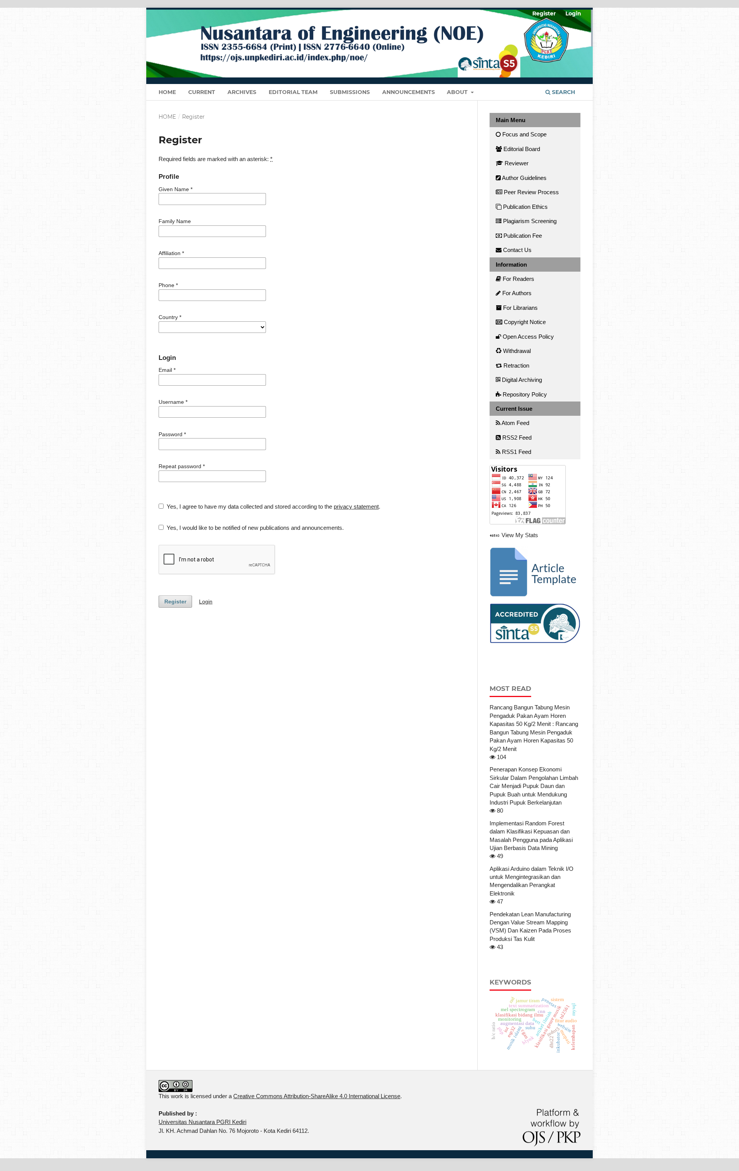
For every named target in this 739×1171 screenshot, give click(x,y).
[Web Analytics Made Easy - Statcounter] (495, 535)
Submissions (350, 92)
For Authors (516, 293)
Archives (241, 92)
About (458, 92)
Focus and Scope (524, 134)
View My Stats (520, 535)
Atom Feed (514, 423)
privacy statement (356, 506)
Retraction (515, 365)
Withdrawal (516, 351)
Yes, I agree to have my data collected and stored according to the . (272, 506)
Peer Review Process (530, 192)
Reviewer (515, 163)
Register (544, 13)
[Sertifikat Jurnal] (535, 623)
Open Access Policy (527, 336)
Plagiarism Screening (529, 221)
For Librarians (520, 307)
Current (201, 92)
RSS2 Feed (516, 437)
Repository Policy (524, 394)
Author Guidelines (524, 178)
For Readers (517, 279)
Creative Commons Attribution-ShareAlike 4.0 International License (316, 1096)
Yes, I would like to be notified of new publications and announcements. (254, 527)
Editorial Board (521, 149)
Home (167, 92)
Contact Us (517, 250)
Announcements (408, 92)
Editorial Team (293, 92)
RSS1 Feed (515, 452)
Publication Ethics (525, 206)
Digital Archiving (521, 379)
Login (573, 13)
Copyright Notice (524, 322)
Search (562, 92)
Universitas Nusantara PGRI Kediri (202, 1122)
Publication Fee (522, 235)
